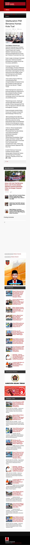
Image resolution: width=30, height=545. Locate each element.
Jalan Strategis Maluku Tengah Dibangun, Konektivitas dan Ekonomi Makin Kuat (18, 493)
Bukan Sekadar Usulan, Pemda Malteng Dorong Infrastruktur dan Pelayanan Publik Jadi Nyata (18, 310)
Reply (15, 29)
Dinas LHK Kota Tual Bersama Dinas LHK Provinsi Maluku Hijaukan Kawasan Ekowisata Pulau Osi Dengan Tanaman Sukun (14, 186)
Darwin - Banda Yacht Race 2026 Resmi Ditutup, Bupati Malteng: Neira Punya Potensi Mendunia (18, 317)
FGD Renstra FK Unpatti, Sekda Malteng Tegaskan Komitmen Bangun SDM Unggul (18, 332)
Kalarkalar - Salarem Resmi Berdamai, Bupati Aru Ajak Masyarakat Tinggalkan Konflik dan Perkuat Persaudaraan (18, 357)
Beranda (7, 14)
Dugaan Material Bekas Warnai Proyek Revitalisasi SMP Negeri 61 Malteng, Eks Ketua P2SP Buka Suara (18, 302)
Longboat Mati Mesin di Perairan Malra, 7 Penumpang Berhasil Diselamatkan (18, 364)
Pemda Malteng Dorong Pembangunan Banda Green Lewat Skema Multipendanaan (18, 325)
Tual (13, 14)
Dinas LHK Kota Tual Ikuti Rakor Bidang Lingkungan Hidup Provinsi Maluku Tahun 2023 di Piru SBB (17, 197)
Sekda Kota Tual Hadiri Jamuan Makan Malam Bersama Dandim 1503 (17, 204)
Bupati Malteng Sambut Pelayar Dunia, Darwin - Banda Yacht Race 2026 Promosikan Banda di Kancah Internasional (18, 341)
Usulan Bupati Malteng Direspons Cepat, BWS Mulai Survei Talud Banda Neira (18, 505)
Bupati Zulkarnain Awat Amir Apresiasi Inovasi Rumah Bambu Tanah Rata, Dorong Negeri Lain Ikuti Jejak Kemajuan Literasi (18, 294)
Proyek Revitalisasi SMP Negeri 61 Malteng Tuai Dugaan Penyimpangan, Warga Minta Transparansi (18, 349)
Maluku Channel (17, 253)
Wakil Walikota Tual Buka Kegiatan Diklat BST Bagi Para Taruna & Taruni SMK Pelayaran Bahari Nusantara (17, 211)
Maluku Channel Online (16, 543)
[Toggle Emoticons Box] (4, 222)
